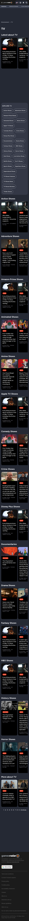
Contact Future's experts (9, 877)
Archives (23, 810)
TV (12, 22)
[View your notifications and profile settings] (23, 2)
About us (4, 896)
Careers (4, 892)
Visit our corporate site (13, 862)
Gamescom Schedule (13, 6)
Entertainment (5, 22)
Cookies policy (6, 885)
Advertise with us (6, 899)
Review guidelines (6, 903)
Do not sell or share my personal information (14, 910)
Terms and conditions (8, 874)
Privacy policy (5, 881)
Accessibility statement (8, 888)
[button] (26, 2)
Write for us (5, 907)
